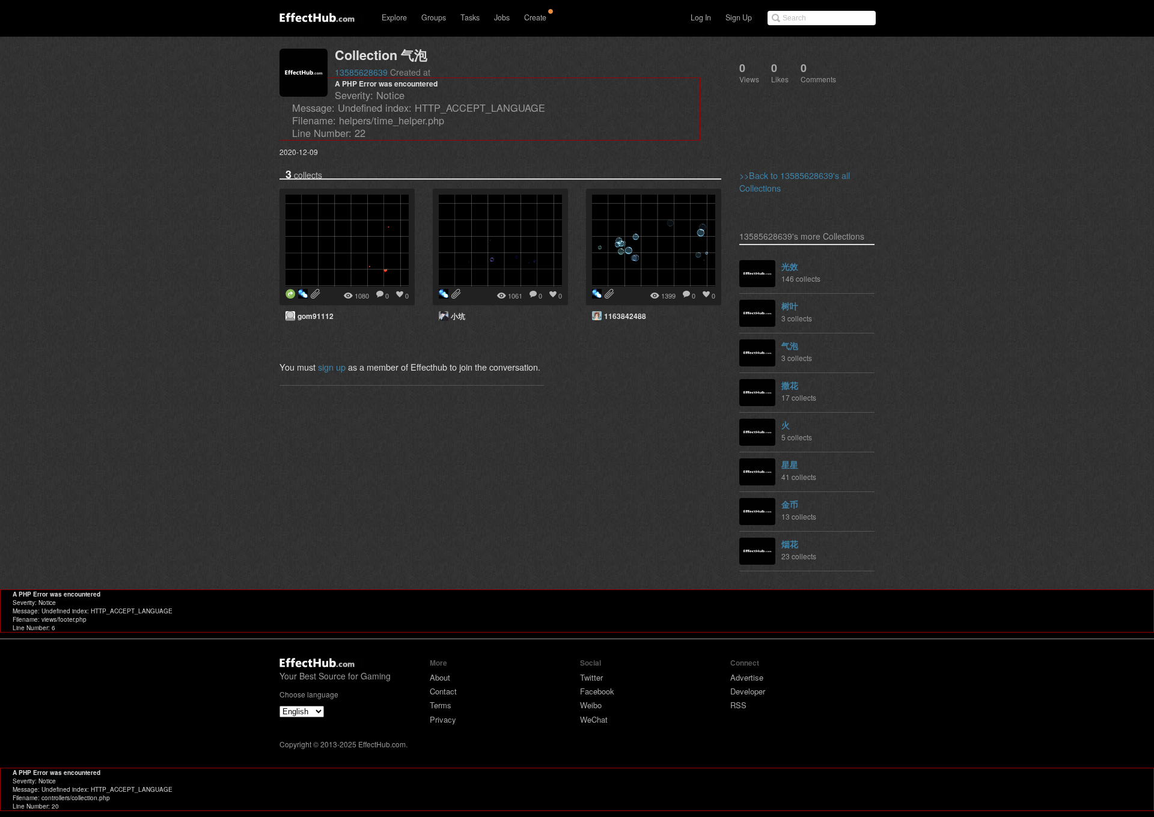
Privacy (443, 719)
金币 (789, 504)
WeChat (594, 719)
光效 (789, 266)
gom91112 (316, 316)
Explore (394, 17)
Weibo (591, 705)
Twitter (591, 677)
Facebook (597, 691)
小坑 (458, 316)
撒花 (789, 385)
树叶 (789, 306)
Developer (747, 691)
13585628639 (361, 72)
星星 (789, 464)
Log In (701, 17)
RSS (738, 705)
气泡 (789, 345)
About (440, 677)
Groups (433, 17)
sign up (332, 366)
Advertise (746, 677)
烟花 (789, 544)
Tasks (470, 17)
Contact (443, 691)
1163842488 (625, 316)
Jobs (502, 17)
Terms (440, 705)
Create (535, 17)
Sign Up (738, 17)
